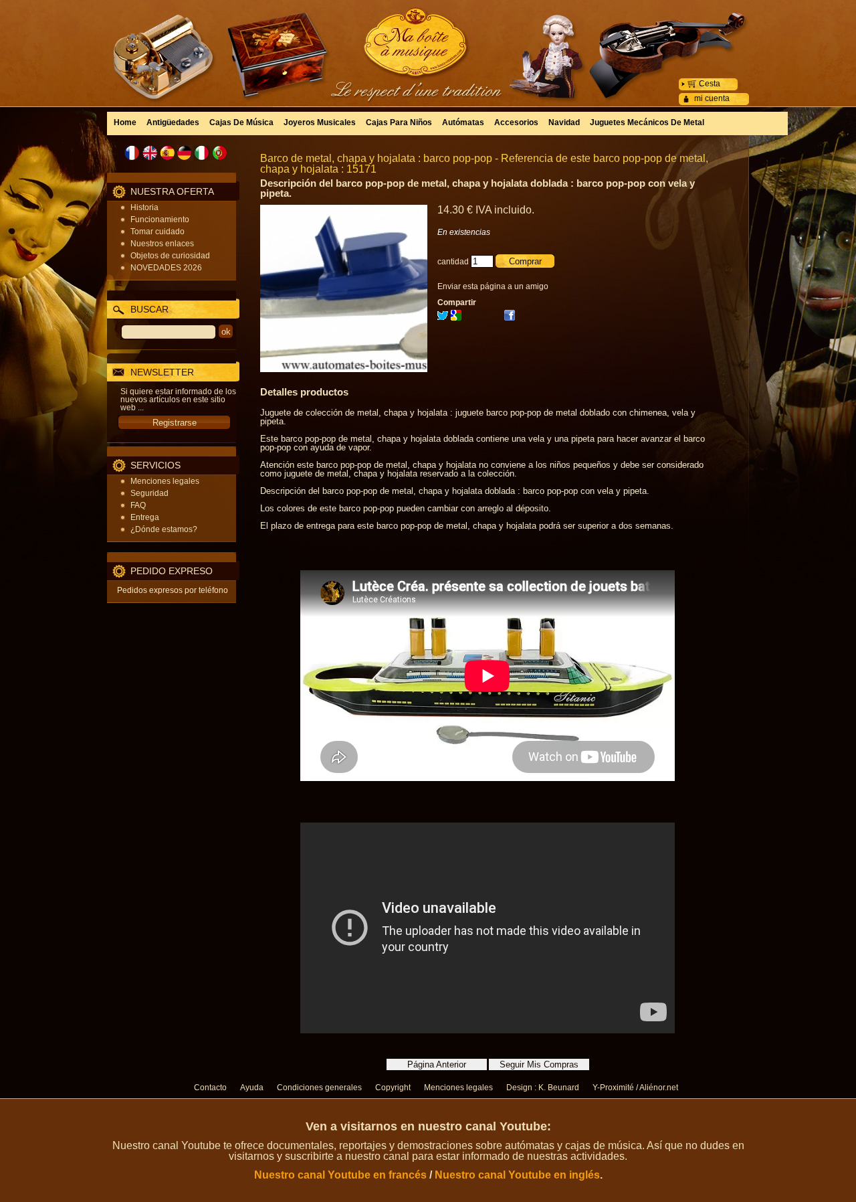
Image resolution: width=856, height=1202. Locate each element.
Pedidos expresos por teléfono (172, 590)
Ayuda (251, 1087)
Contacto (210, 1087)
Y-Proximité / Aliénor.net (635, 1087)
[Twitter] (442, 318)
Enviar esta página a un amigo (492, 286)
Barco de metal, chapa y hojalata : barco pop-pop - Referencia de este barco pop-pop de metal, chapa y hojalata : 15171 (484, 164)
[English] (150, 153)
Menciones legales (164, 481)
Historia (144, 207)
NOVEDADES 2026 (166, 267)
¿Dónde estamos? (163, 529)
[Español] (167, 153)
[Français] (132, 153)
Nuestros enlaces (162, 243)
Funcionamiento (159, 219)
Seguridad (149, 493)
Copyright (393, 1087)
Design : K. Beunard (542, 1087)
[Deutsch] (185, 153)
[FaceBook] (509, 318)
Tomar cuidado (157, 231)
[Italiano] (202, 153)
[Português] (219, 153)
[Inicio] (428, 43)
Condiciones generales (319, 1087)
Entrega (144, 517)
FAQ (138, 505)
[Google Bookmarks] (456, 318)
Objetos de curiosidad (170, 255)
